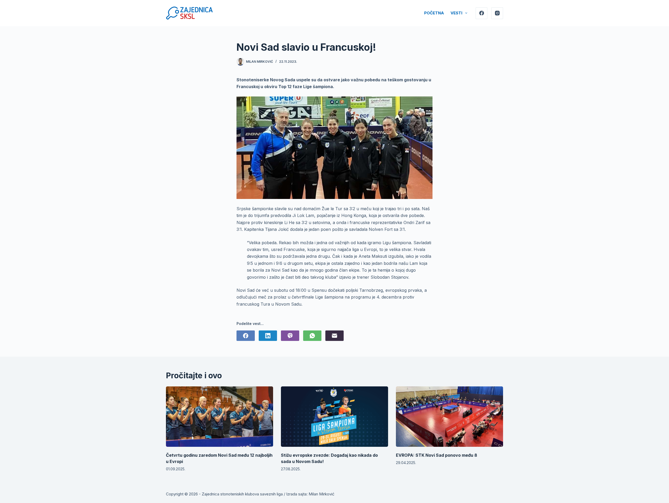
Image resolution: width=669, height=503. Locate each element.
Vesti (456, 12)
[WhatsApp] (312, 335)
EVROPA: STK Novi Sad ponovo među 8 (436, 455)
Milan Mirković (321, 493)
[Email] (334, 335)
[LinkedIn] (268, 335)
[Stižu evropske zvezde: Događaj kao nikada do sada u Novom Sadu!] (334, 416)
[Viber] (290, 335)
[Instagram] (497, 13)
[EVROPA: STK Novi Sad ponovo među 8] (449, 416)
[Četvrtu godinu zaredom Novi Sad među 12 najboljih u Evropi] (219, 416)
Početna (434, 12)
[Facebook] (481, 13)
